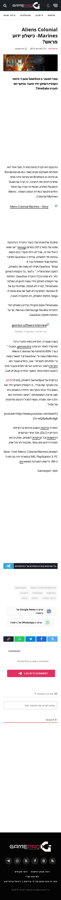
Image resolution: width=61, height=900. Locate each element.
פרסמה (44, 428)
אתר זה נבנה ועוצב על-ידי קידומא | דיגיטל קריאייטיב (30, 881)
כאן (21, 461)
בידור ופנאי (9, 15)
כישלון (35, 598)
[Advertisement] (30, 128)
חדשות (51, 15)
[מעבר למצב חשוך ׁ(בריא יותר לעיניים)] (49, 5)
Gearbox (51, 592)
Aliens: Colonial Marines (43, 587)
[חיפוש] (5, 5)
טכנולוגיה (25, 15)
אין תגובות (19, 48)
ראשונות (51, 437)
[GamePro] (26, 5)
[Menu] (55, 5)
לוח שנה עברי (32, 876)
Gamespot (20, 587)
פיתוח (24, 598)
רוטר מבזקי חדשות (40, 871)
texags (22, 247)
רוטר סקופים (21, 871)
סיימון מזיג (53, 48)
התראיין (53, 366)
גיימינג (39, 15)
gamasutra (24, 346)
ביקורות (36, 437)
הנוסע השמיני (49, 598)
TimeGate (37, 592)
